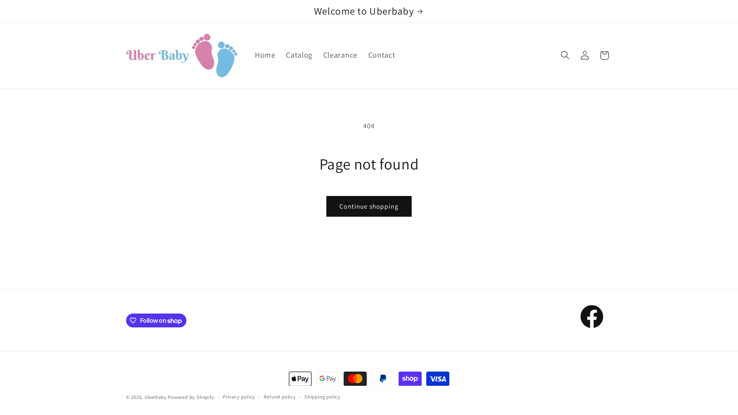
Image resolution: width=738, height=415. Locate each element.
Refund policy (280, 396)
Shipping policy (322, 396)
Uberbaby (155, 397)
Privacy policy (239, 396)
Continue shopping (369, 206)
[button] (565, 55)
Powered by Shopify (191, 397)
